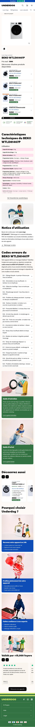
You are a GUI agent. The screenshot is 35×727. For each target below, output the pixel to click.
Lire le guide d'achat (8, 462)
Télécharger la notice (10, 245)
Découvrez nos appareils (17, 689)
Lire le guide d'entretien (9, 415)
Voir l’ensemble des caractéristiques (17, 198)
